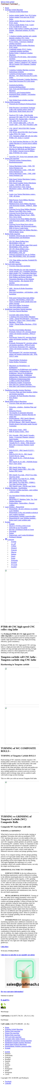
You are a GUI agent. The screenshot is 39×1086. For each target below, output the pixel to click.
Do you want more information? (12, 991)
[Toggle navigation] (19, 4)
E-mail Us (5, 1000)
